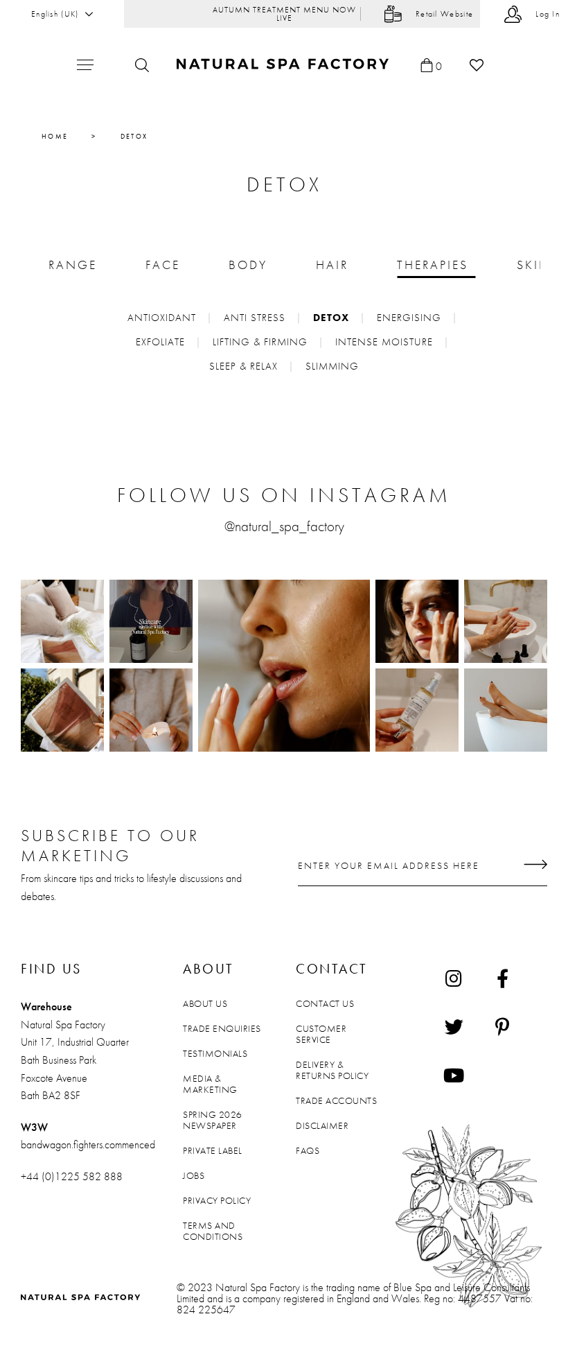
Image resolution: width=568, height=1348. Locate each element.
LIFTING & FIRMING (260, 342)
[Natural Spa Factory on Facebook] (502, 977)
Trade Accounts (336, 1100)
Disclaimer (322, 1125)
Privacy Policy (217, 1200)
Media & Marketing (210, 1084)
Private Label (212, 1150)
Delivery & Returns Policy (332, 1070)
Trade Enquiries (222, 1028)
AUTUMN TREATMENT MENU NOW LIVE (284, 14)
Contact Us (325, 1003)
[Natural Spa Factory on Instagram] (453, 977)
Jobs (193, 1175)
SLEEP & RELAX (243, 366)
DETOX (331, 318)
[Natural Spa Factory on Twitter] (453, 1026)
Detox (134, 136)
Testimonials (215, 1053)
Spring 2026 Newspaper (212, 1120)
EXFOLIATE (160, 342)
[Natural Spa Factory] (284, 65)
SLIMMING (332, 366)
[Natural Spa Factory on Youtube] (453, 1074)
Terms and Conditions (212, 1231)
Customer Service (321, 1034)
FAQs (307, 1150)
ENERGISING (409, 318)
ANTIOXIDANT (161, 318)
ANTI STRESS (254, 318)
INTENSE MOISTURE (384, 342)
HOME (55, 136)
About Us (205, 1003)
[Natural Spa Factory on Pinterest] (502, 1026)
